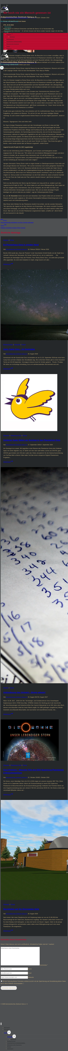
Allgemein (6, 435)
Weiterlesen (8, 264)
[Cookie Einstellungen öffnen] (13, 1021)
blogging (5, 240)
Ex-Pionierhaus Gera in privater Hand (21, 245)
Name (30, 969)
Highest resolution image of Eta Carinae (13, 227)
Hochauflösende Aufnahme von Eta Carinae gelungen (17, 221)
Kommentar (44, 965)
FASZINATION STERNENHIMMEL (14, 41)
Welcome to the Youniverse (13, 44)
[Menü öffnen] (2, 68)
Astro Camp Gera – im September (19, 349)
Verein (5, 1032)
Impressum (9, 48)
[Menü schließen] (1, 1023)
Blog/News (12, 37)
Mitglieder (9, 1036)
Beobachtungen (10, 39)
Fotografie (17, 344)
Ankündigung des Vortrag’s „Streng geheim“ (24, 692)
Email (29, 973)
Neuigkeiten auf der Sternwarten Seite (21, 909)
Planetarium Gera (16, 435)
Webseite (31, 977)
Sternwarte (7, 27)
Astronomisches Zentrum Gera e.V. (16, 249)
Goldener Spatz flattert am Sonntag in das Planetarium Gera (31, 440)
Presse (8, 46)
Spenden (7, 29)
